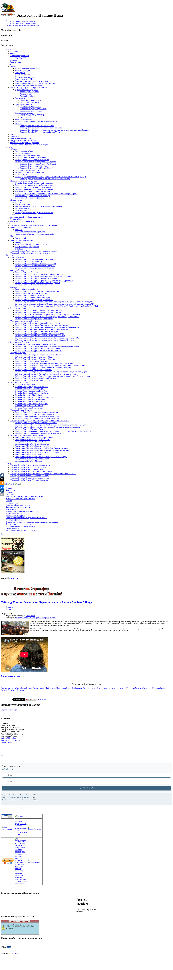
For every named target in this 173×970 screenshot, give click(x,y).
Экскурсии (10, 494)
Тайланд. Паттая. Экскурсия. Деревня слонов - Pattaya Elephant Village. (47, 602)
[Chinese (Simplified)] (11, 484)
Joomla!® (14, 953)
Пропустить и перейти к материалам (20, 21)
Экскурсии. (30, 616)
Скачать (9, 501)
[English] (17, 484)
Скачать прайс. (7, 742)
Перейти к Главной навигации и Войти (22, 23)
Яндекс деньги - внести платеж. (18, 524)
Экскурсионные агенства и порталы (20, 530)
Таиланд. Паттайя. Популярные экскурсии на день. (35, 618)
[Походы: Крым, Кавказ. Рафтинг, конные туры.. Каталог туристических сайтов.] (21, 834)
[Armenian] (6, 484)
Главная (9, 488)
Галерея (9, 492)
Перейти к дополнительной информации (22, 25)
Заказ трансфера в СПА (15, 520)
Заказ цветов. (11, 509)
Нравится (42, 699)
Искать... (4, 45)
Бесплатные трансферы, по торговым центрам (24, 496)
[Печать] (9, 607)
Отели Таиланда (12, 528)
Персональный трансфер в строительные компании (26, 518)
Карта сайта (10, 490)
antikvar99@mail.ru (8, 738)
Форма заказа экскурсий (15, 516)
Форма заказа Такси (14, 513)
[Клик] (12, 578)
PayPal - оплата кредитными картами (20, 526)
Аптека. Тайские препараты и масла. (20, 499)
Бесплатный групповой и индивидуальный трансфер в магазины (32, 522)
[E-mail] (9, 610)
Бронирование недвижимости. (18, 507)
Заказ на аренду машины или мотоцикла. (22, 511)
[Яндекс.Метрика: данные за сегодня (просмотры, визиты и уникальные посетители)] (35, 828)
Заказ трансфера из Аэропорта (18, 505)
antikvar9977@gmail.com (10, 740)
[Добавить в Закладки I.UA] (6, 948)
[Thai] (20, 484)
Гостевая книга (12, 503)
